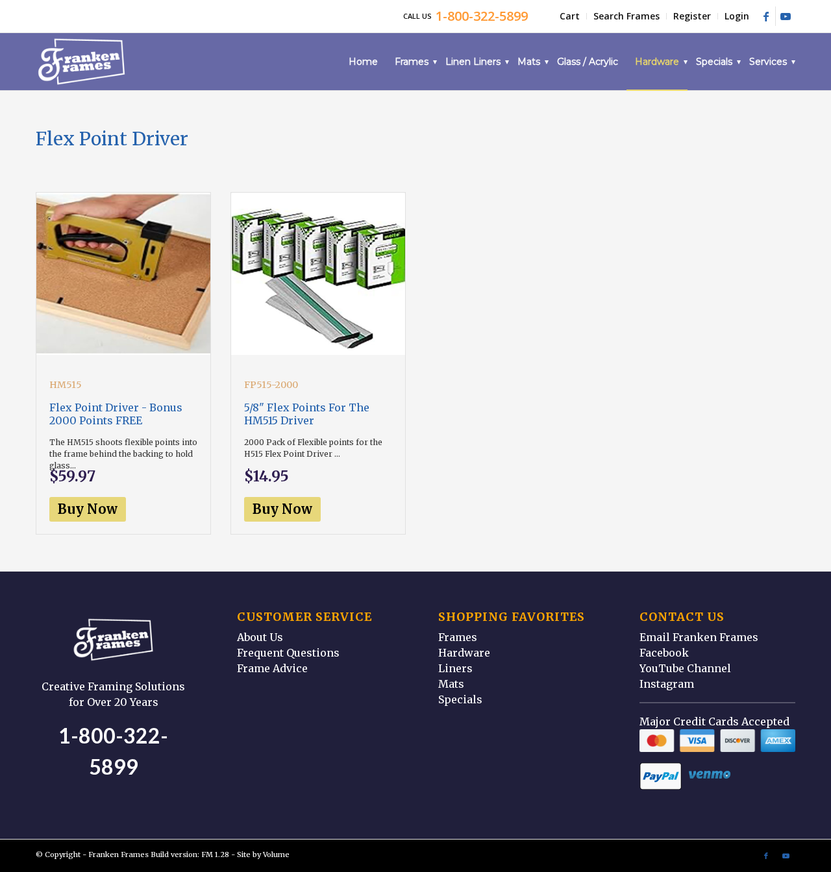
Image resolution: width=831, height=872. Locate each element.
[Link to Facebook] (765, 16)
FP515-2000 (271, 385)
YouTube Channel (685, 668)
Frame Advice (272, 668)
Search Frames (626, 16)
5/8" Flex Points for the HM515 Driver (306, 414)
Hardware (464, 652)
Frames (457, 637)
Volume (276, 854)
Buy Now (88, 509)
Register (692, 16)
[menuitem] (570, 16)
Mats (451, 683)
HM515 (65, 385)
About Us (260, 637)
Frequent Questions (288, 652)
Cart (570, 16)
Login (737, 16)
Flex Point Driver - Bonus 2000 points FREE (115, 414)
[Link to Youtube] (785, 16)
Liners (455, 668)
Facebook (664, 652)
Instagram (666, 683)
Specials (460, 699)
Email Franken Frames (698, 637)
